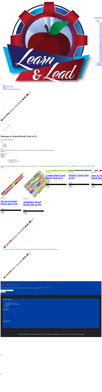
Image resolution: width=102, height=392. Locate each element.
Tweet (4, 145)
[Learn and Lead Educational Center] (48, 42)
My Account (8, 313)
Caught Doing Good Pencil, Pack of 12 (55, 176)
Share (4, 144)
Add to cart (3, 154)
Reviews (11, 162)
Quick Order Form (9, 315)
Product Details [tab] (14, 161)
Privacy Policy (8, 327)
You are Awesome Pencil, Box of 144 (9, 202)
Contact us (7, 324)
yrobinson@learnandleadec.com (17, 305)
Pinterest (5, 146)
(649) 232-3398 (12, 306)
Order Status (8, 318)
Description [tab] (13, 159)
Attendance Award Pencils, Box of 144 (32, 203)
